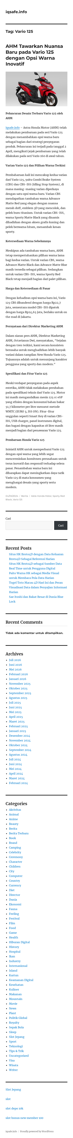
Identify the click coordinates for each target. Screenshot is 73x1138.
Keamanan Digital (21, 980)
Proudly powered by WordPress (37, 1131)
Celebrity (15, 852)
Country (14, 880)
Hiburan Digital (19, 942)
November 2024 (20, 740)
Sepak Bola (16, 1027)
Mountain (15, 999)
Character (15, 861)
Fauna (13, 909)
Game (13, 932)
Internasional (18, 966)
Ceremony (16, 857)
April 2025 (16, 716)
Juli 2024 (15, 759)
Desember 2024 (19, 735)
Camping (15, 847)
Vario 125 (17, 499)
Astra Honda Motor (41, 496)
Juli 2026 (15, 660)
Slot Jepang (16, 1036)
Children (15, 866)
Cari (8, 518)
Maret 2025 (17, 721)
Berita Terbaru (19, 833)
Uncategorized (19, 1055)
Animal (14, 814)
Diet (12, 890)
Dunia (13, 899)
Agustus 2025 (18, 698)
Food (12, 928)
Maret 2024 (17, 778)
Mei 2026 (15, 669)
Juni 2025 (15, 707)
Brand (13, 843)
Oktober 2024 (18, 745)
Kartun (14, 975)
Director (14, 895)
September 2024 (20, 750)
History (14, 947)
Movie (13, 1003)
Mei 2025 (15, 712)
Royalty (14, 1022)
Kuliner (14, 989)
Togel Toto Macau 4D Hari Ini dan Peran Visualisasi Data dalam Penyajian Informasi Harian (38, 587)
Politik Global (18, 1018)
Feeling (14, 913)
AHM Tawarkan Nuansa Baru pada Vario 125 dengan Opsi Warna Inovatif (34, 55)
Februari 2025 (18, 726)
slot (8, 1099)
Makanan (15, 994)
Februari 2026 (18, 674)
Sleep (12, 1032)
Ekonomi (15, 904)
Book (12, 838)
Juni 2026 (15, 664)
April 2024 (16, 773)
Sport (12, 1041)
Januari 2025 (17, 731)
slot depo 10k (14, 1108)
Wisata (13, 1065)
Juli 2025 (15, 702)
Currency (15, 885)
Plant (12, 1013)
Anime (13, 819)
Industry (15, 961)
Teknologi (16, 1046)
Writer (13, 1070)
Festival (14, 918)
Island (13, 970)
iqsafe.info (16, 11)
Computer (15, 876)
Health (13, 937)
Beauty (13, 824)
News (12, 1008)
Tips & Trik (16, 1051)
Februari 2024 (18, 783)
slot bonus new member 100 (24, 1118)
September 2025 (20, 693)
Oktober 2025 (18, 688)
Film (12, 923)
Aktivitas (15, 809)
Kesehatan (16, 984)
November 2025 (20, 683)
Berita (24, 496)
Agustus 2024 (18, 754)
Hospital (14, 951)
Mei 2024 (15, 768)
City (11, 871)
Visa (12, 1060)
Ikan (12, 956)
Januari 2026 (17, 679)
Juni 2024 (15, 764)
